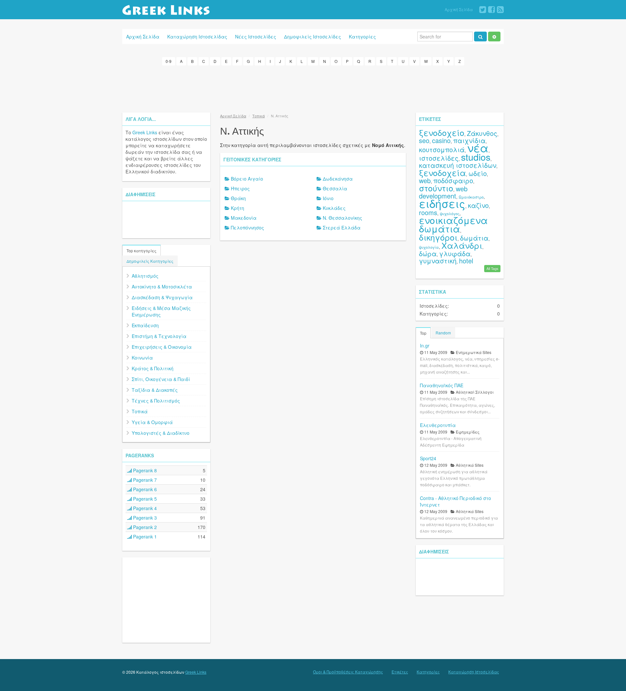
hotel (466, 260)
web (425, 180)
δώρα (428, 253)
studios (475, 156)
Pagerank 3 (144, 517)
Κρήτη (237, 208)
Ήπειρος (240, 188)
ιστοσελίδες (438, 158)
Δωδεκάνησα (338, 178)
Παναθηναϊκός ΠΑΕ (441, 385)
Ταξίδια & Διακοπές (155, 390)
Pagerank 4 (144, 508)
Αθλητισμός (145, 275)
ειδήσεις (442, 203)
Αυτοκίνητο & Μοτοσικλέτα (162, 286)
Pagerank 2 (144, 527)
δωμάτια (474, 238)
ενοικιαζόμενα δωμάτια (453, 224)
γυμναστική (437, 260)
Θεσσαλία (335, 188)
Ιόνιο (328, 198)
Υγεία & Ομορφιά (152, 422)
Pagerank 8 (144, 470)
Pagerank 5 (144, 498)
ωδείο (478, 173)
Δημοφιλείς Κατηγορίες (150, 261)
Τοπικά (140, 411)
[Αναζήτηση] (480, 36)
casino (441, 140)
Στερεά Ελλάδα (342, 227)
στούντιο (436, 188)
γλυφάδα (454, 253)
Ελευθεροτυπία (438, 425)
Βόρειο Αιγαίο (247, 178)
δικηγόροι (438, 237)
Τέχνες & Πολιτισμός (156, 400)
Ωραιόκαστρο (471, 196)
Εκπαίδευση (145, 325)
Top (423, 333)
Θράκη (238, 198)
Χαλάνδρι (461, 245)
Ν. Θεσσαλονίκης (342, 217)
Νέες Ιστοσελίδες (255, 36)
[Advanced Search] (494, 36)
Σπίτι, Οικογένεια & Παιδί (161, 379)
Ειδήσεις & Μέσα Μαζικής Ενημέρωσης (161, 311)
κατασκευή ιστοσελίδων (457, 165)
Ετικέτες (400, 671)
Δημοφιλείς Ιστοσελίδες (312, 36)
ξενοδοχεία (442, 172)
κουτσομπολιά (442, 149)
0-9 (168, 61)
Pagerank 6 (144, 489)
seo (424, 140)
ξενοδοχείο (441, 132)
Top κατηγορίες (141, 250)
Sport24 (428, 458)
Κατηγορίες (362, 36)
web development (443, 192)
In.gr (424, 345)
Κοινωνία (142, 357)
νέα (477, 147)
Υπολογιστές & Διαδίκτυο (160, 433)
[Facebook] (491, 10)
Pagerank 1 (144, 536)
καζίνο (478, 205)
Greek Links (144, 132)
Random (443, 332)
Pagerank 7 (144, 480)
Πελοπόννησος (247, 227)
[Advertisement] (313, 88)
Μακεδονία (244, 217)
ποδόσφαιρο (453, 180)
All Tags (492, 268)
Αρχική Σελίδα (459, 9)
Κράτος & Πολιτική (152, 368)
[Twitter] (482, 10)
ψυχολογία (429, 247)
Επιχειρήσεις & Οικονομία (162, 347)
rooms (428, 212)
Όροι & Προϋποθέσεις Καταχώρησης (348, 671)
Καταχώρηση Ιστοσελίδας (197, 36)
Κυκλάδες (334, 208)
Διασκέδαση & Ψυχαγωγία (162, 297)
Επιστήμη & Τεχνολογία (159, 336)
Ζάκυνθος (482, 133)
